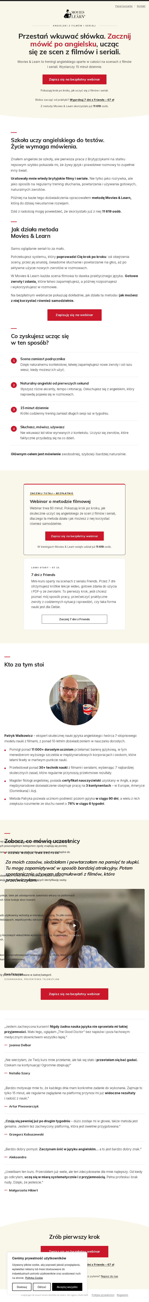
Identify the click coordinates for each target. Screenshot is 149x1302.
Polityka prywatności (103, 1295)
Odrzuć (42, 1287)
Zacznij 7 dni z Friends (74, 619)
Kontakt (141, 6)
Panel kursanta (123, 6)
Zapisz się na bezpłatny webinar (74, 79)
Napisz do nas (109, 1276)
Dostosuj (22, 1287)
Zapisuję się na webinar (74, 315)
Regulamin (122, 1295)
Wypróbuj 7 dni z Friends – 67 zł (92, 99)
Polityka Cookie (34, 1278)
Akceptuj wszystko (67, 1287)
